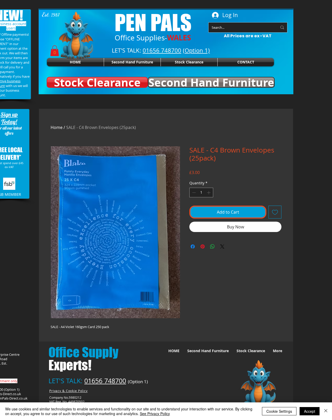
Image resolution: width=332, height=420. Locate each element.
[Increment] (209, 192)
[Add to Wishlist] (274, 212)
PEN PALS (153, 22)
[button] (54, 50)
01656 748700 (105, 380)
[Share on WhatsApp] (212, 246)
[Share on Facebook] (193, 246)
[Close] (326, 411)
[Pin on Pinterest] (202, 246)
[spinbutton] (201, 192)
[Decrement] (193, 192)
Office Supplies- (153, 37)
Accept (309, 411)
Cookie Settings (279, 411)
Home (57, 127)
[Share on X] (222, 246)
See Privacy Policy (155, 413)
